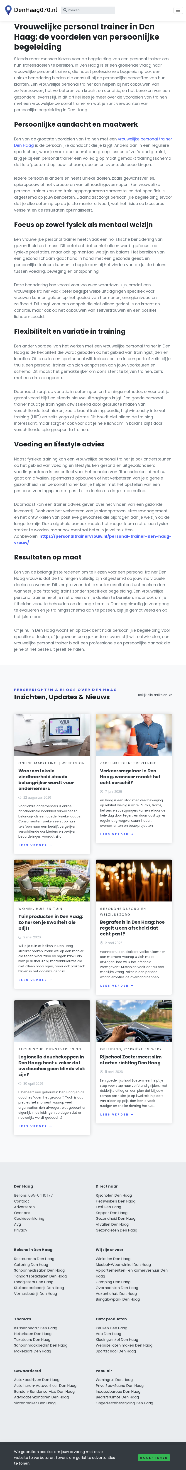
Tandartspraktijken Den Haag (40, 1276)
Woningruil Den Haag (114, 1379)
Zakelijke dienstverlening (128, 763)
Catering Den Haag (31, 1264)
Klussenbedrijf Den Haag (35, 1328)
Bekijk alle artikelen (152, 695)
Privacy (20, 1230)
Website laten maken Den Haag (124, 1345)
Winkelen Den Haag (113, 1258)
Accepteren (154, 1458)
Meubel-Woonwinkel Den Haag (123, 1264)
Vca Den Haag (108, 1333)
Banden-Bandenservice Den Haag (44, 1391)
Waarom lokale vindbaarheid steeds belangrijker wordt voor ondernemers (46, 780)
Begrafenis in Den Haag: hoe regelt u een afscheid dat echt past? (132, 928)
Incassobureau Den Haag (118, 1391)
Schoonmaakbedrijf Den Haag (40, 1345)
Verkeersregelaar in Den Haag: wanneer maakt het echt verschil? (130, 777)
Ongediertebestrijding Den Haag (124, 1403)
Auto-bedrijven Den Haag (36, 1379)
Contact (21, 1201)
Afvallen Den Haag (112, 1224)
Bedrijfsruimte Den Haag (117, 1397)
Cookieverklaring (29, 1218)
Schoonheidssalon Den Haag (39, 1270)
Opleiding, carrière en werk (131, 1049)
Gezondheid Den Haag (115, 1218)
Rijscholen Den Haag (114, 1195)
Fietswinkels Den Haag (115, 1201)
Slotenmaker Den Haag (35, 1403)
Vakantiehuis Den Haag (116, 1293)
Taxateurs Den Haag (32, 1339)
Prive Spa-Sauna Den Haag (120, 1385)
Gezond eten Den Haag (116, 1230)
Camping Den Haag (113, 1281)
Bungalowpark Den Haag (118, 1299)
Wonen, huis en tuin (40, 908)
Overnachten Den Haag (117, 1287)
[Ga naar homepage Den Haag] (30, 10)
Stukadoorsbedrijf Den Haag (39, 1287)
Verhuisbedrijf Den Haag (35, 1293)
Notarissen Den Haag (32, 1333)
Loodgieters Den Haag (33, 1281)
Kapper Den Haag (111, 1212)
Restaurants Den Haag (34, 1258)
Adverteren (24, 1207)
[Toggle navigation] (178, 10)
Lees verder (33, 845)
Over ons (22, 1212)
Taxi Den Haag (108, 1207)
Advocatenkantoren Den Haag (41, 1397)
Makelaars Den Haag (32, 1351)
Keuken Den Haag (111, 1328)
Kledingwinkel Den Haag (117, 1339)
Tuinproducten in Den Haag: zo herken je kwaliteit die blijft (50, 922)
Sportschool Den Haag (116, 1351)
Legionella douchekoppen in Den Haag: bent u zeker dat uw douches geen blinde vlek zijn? (51, 1066)
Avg (17, 1224)
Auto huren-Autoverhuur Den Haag (45, 1385)
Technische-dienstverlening (50, 1049)
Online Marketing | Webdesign (51, 763)
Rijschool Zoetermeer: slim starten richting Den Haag (131, 1060)
